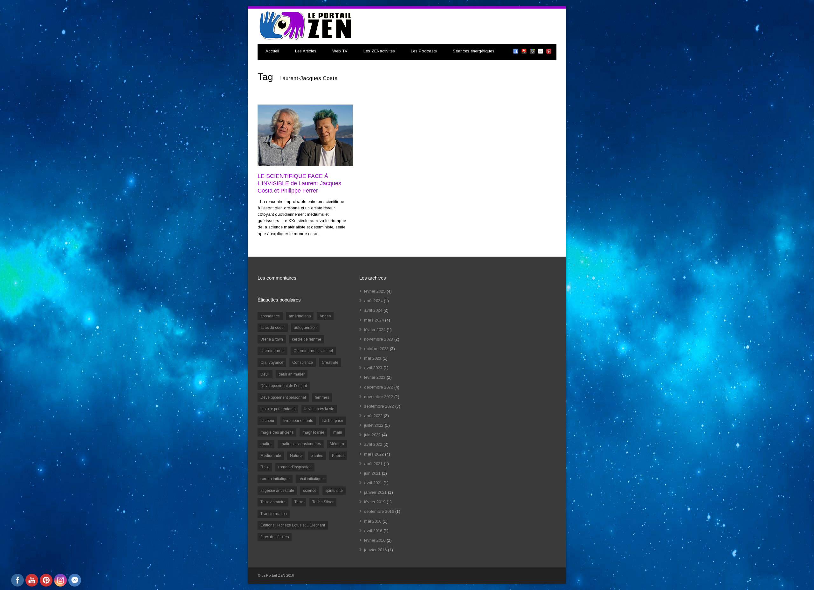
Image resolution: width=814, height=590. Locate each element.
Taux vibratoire (273, 502)
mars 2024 (374, 320)
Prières (338, 455)
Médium (337, 444)
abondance (270, 316)
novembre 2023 (378, 339)
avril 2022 (373, 444)
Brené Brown (271, 339)
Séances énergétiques (473, 51)
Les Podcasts (424, 51)
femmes (322, 397)
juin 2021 (372, 473)
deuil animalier (292, 374)
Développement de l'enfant (283, 385)
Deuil (265, 374)
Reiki (264, 467)
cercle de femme (306, 339)
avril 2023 (373, 367)
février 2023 (374, 377)
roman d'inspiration (295, 467)
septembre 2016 (379, 511)
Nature (296, 455)
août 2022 (373, 415)
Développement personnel (283, 397)
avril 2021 (373, 482)
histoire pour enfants (277, 409)
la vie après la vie (319, 409)
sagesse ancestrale (277, 490)
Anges (325, 316)
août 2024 (373, 300)
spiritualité (334, 490)
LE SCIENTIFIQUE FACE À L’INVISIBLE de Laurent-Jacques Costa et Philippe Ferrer (299, 183)
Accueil (272, 51)
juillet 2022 (373, 425)
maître (266, 444)
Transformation (273, 514)
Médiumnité (270, 455)
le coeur (267, 420)
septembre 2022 (379, 406)
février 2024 (374, 329)
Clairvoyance (271, 362)
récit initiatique (311, 479)
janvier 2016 (375, 549)
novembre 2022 (378, 396)
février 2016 (374, 540)
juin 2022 (372, 434)
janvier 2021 (375, 492)
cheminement (272, 351)
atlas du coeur (272, 327)
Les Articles (305, 51)
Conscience (302, 362)
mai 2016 (372, 521)
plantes (317, 455)
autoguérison (305, 327)
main (337, 432)
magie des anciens (276, 432)
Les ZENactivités (379, 51)
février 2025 (374, 291)
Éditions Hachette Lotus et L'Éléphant (292, 525)
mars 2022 (374, 454)
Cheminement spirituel (313, 351)
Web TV (340, 51)
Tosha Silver (323, 502)
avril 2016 (373, 530)
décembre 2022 (378, 387)
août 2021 (373, 463)
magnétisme (313, 432)
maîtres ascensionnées (300, 444)
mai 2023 (372, 358)
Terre (298, 502)
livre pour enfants (298, 420)
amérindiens (300, 316)
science (309, 490)
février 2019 (374, 501)
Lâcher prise (332, 420)
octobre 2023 (376, 348)
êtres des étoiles (274, 537)
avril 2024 (373, 310)
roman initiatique (275, 479)
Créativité (330, 362)
